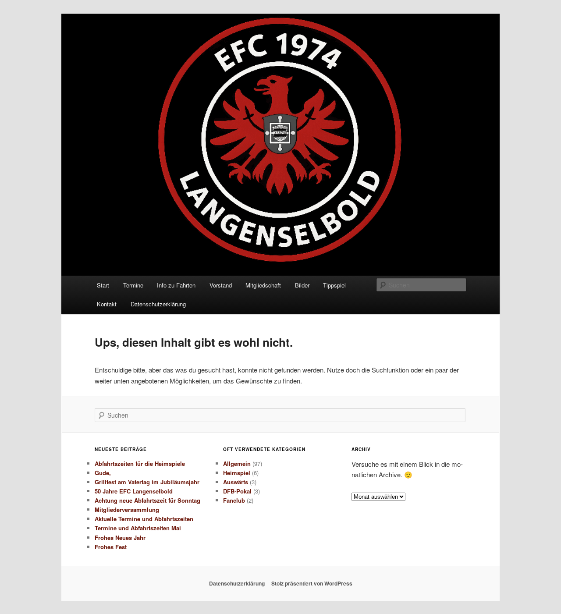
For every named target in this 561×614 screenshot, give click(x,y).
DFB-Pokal (237, 491)
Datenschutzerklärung (158, 304)
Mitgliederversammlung (127, 509)
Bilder (302, 285)
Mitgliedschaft (263, 285)
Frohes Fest (111, 547)
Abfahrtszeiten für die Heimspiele (140, 463)
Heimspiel (236, 472)
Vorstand (220, 285)
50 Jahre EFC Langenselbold (134, 491)
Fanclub (234, 500)
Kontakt (107, 304)
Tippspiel (334, 285)
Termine (133, 285)
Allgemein (237, 463)
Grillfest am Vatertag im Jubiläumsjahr (147, 482)
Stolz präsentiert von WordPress (311, 583)
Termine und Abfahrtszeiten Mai (138, 528)
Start (103, 285)
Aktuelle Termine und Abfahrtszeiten (144, 519)
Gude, (103, 472)
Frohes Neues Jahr (120, 537)
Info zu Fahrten (176, 285)
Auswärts (235, 482)
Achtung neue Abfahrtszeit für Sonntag (147, 500)
